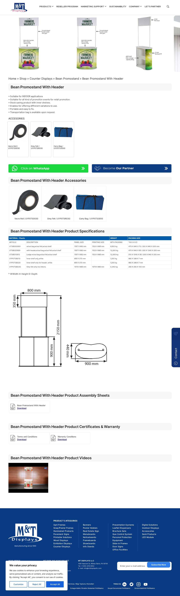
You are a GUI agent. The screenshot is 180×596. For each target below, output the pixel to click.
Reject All (36, 584)
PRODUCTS (45, 6)
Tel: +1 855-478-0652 (86, 566)
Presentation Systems (123, 525)
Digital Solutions (150, 525)
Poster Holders (90, 528)
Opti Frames (59, 525)
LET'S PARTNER (153, 6)
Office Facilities (120, 549)
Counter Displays (41, 78)
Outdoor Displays (150, 528)
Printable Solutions (62, 537)
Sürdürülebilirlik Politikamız (144, 588)
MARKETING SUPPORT (92, 6)
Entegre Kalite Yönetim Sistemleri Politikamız (87, 588)
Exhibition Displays (62, 543)
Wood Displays (60, 540)
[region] (37, 575)
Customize (18, 584)
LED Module (148, 537)
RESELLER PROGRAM (67, 6)
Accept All (55, 584)
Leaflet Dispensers (121, 528)
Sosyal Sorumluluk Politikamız (119, 588)
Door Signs (117, 546)
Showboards (89, 543)
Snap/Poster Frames (63, 528)
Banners (87, 525)
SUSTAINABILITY (117, 6)
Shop (23, 78)
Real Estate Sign (91, 531)
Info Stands (88, 546)
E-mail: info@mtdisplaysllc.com (90, 568)
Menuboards (89, 534)
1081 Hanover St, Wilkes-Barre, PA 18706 (93, 564)
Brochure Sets (119, 531)
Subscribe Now (158, 564)
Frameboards (89, 540)
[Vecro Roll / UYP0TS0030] (18, 132)
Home (12, 78)
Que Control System (122, 534)
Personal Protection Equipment (122, 538)
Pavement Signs (61, 534)
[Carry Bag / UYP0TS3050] (63, 132)
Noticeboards (89, 537)
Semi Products (149, 534)
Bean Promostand (67, 78)
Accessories (148, 531)
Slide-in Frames (120, 543)
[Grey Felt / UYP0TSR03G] (41, 132)
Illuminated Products (63, 531)
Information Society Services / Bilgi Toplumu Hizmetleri (73, 584)
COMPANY (134, 6)
